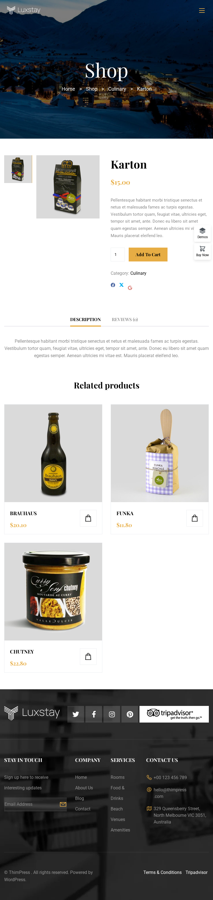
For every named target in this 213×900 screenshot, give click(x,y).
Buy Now (202, 255)
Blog (79, 798)
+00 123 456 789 (170, 777)
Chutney (22, 651)
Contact (82, 809)
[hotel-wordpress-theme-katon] (68, 186)
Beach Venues (118, 814)
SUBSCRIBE (63, 804)
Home (68, 89)
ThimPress (19, 872)
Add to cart (148, 254)
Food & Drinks (118, 793)
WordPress (14, 879)
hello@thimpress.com (170, 793)
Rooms (118, 777)
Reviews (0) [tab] (125, 319)
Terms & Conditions (162, 872)
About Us (84, 787)
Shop (91, 89)
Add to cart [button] (88, 518)
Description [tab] (85, 319)
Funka (124, 513)
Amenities (120, 830)
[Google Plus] (130, 288)
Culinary (117, 89)
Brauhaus (23, 513)
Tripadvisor (196, 872)
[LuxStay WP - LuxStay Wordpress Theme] (106, 10)
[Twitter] (121, 285)
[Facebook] (113, 285)
